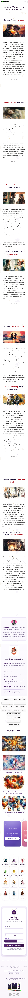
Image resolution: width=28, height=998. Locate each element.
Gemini (18, 960)
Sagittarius (17, 962)
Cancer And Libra (7, 710)
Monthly (20, 940)
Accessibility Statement (16, 967)
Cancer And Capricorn (13, 717)
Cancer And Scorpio (19, 710)
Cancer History (8, 686)
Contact (8, 967)
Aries (11, 960)
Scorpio (11, 962)
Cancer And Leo (7, 706)
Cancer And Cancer (20, 702)
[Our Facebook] (10, 994)
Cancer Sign (7, 663)
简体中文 (18, 970)
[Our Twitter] (14, 994)
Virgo (5, 962)
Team (10, 966)
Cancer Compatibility (10, 679)
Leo (26, 960)
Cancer (22, 960)
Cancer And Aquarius (14, 720)
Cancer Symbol (8, 691)
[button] (21, 1)
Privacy (14, 966)
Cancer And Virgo (19, 706)
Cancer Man (7, 670)
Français (17, 973)
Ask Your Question (12, 838)
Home (2, 966)
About (6, 966)
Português (11, 973)
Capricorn (22, 962)
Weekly (14, 940)
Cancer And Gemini (7, 702)
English (6, 970)
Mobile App (19, 966)
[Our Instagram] (17, 994)
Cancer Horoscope (9, 674)
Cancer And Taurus (19, 699)
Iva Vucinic (6, 627)
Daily (8, 940)
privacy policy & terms (20, 952)
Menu (25, 1)
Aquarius (3, 960)
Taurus (14, 960)
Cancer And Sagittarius (13, 713)
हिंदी (22, 970)
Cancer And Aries (7, 699)
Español (12, 970)
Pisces (7, 960)
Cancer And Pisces (14, 724)
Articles (25, 966)
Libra (8, 962)
